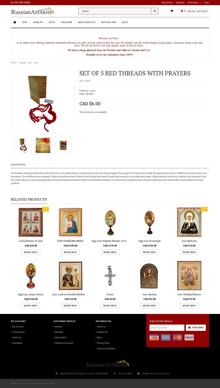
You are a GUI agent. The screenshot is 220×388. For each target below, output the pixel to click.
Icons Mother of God (31, 241)
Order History (18, 332)
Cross (110, 294)
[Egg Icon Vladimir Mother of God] (110, 222)
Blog (99, 337)
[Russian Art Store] (35, 10)
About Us (101, 326)
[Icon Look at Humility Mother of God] (70, 275)
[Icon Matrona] (189, 222)
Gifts (30, 62)
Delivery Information (64, 343)
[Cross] (110, 275)
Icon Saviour (150, 294)
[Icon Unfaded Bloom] (189, 275)
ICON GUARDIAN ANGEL (70, 241)
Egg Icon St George (150, 241)
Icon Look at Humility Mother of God (73, 294)
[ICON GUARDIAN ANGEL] (70, 222)
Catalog (22, 62)
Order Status (60, 337)
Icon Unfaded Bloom (189, 294)
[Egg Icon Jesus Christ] (31, 275)
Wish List (16, 337)
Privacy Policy (103, 343)
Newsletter (17, 343)
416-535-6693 (21, 2)
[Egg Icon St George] (149, 222)
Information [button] (193, 2)
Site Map (59, 332)
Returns (58, 326)
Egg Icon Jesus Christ (30, 294)
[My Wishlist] (172, 11)
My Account (18, 326)
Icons (36, 62)
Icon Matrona (189, 241)
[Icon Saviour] (149, 275)
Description (18, 164)
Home (13, 62)
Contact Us (102, 332)
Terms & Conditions (106, 348)
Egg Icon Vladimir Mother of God (110, 241)
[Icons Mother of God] (31, 222)
